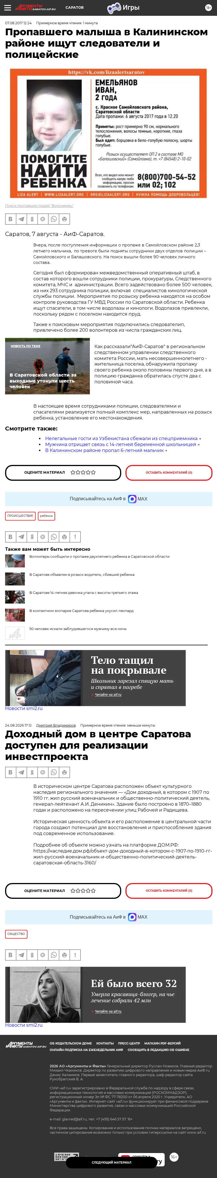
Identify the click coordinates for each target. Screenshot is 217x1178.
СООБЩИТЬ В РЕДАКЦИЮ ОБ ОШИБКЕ (158, 1050)
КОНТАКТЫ (105, 1043)
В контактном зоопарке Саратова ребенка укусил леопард (81, 611)
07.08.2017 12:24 (18, 23)
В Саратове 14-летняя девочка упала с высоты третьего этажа (83, 593)
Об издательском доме (71, 1043)
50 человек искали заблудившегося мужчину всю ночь (78, 629)
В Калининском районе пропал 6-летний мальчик (104, 450)
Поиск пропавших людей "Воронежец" (39, 206)
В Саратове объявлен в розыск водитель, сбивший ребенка (81, 574)
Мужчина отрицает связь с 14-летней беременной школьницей (120, 444)
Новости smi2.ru (24, 708)
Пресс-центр (129, 1043)
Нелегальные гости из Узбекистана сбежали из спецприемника (121, 438)
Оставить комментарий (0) (169, 473)
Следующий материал (111, 1162)
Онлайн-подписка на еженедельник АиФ (86, 1050)
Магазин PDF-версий (162, 1043)
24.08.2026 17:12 (18, 725)
